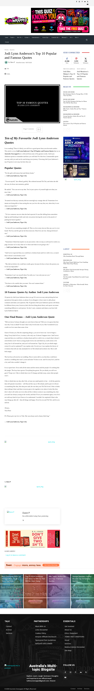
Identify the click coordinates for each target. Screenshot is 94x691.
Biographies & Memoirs (71, 107)
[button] (86, 39)
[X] (87, 1)
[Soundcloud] (84, 1)
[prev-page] (64, 129)
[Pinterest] (82, 1)
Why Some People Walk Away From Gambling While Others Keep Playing (75, 262)
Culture (66, 282)
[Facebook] (76, 1)
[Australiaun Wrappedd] (14, 667)
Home (6, 50)
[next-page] (68, 129)
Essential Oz (67, 254)
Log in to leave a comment (16, 555)
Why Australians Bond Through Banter (73, 256)
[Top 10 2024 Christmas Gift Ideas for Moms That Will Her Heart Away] (35, 591)
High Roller (67, 260)
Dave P (12, 62)
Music (65, 267)
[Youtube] (87, 4)
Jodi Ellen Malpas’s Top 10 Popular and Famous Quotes (69, 75)
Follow (76, 58)
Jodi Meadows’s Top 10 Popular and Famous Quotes (82, 75)
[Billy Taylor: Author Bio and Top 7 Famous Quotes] (58, 591)
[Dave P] (6, 62)
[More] (59, 80)
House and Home (69, 92)
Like (67, 58)
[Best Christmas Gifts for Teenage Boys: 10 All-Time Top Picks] (11, 591)
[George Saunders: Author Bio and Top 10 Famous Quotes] (82, 591)
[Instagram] (79, 1)
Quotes (12, 50)
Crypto (65, 275)
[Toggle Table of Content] (37, 129)
